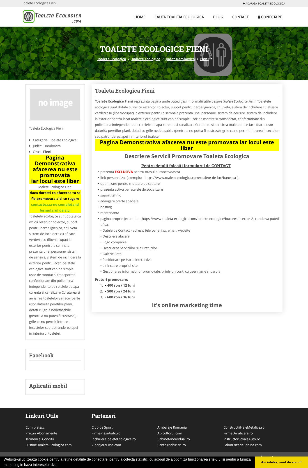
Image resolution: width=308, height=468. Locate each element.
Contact (240, 16)
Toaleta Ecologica (111, 59)
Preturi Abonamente (41, 433)
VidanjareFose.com (106, 445)
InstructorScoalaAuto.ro (241, 439)
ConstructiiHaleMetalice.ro (243, 427)
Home (139, 16)
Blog (218, 16)
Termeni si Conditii (39, 439)
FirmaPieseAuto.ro (106, 433)
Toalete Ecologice (145, 59)
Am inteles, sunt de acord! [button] (281, 462)
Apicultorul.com (169, 433)
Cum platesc (34, 427)
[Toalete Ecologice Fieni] (55, 104)
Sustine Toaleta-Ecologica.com (48, 445)
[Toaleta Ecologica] (51, 16)
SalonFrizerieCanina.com (242, 445)
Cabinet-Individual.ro (173, 439)
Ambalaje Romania (172, 427)
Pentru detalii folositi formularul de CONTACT (186, 165)
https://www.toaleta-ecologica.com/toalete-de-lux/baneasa (190, 177)
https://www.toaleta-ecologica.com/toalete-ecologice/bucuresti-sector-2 (197, 218)
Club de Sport (102, 427)
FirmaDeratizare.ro (238, 433)
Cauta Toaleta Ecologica (179, 16)
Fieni (204, 59)
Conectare (271, 16)
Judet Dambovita (180, 59)
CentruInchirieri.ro (171, 445)
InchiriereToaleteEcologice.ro (114, 439)
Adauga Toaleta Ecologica (265, 3)
